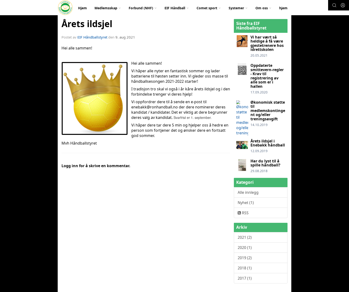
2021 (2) (245, 237)
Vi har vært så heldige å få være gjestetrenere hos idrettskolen (267, 43)
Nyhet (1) (246, 202)
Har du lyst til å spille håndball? (265, 163)
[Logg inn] (343, 5)
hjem (283, 8)
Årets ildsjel (86, 24)
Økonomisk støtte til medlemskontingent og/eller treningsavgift (267, 111)
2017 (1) (245, 278)
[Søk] (334, 5)
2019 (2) (245, 257)
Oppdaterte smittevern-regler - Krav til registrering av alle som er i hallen (267, 76)
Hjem (82, 8)
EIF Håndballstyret (92, 37)
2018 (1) (245, 268)
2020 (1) (245, 247)
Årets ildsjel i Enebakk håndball (267, 143)
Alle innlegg (248, 192)
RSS (245, 212)
